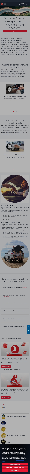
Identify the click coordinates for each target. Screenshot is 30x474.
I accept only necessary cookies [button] (15, 467)
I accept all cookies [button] (15, 464)
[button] (15, 470)
